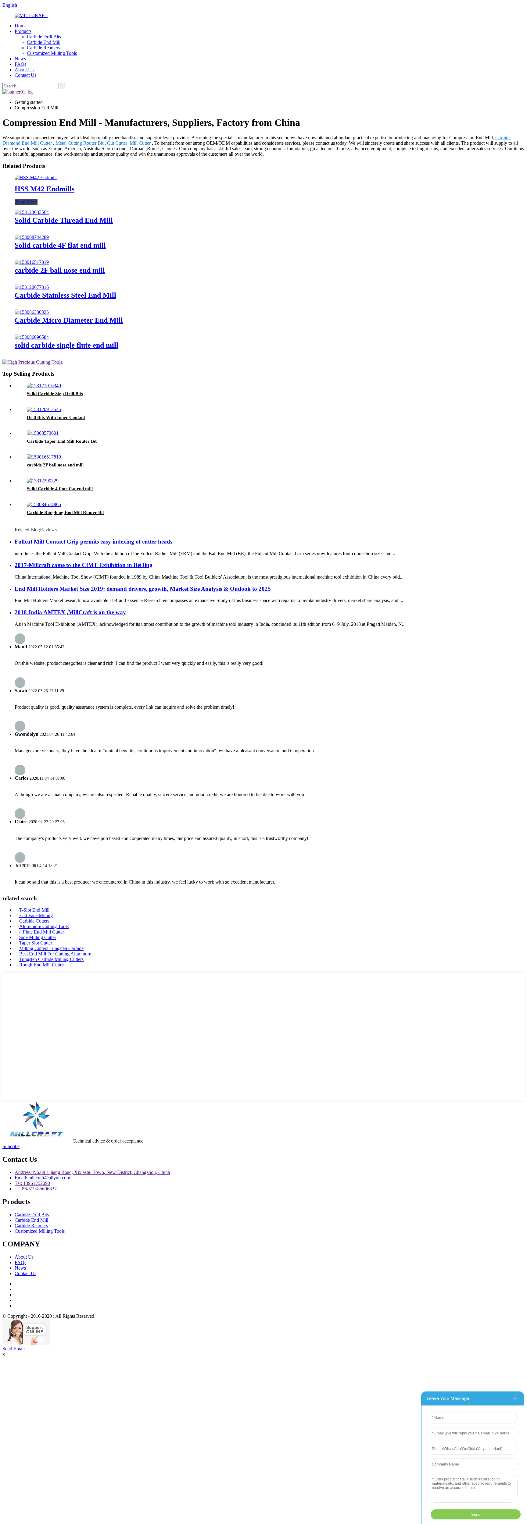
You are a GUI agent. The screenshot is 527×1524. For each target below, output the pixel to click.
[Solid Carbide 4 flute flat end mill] (43, 480)
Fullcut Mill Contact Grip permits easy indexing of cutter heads (93, 541)
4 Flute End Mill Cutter (41, 931)
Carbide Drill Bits (44, 36)
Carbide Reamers (43, 47)
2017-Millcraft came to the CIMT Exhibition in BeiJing (83, 565)
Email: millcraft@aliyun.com (42, 1177)
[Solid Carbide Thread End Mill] (32, 212)
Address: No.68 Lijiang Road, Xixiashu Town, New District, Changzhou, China (92, 1172)
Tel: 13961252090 (32, 1183)
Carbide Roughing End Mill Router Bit (65, 512)
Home (21, 25)
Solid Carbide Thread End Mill (64, 220)
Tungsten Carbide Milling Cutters (51, 959)
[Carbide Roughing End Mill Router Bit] (44, 504)
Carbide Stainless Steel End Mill (65, 295)
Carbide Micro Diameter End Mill (69, 320)
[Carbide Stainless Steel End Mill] (32, 287)
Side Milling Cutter (37, 937)
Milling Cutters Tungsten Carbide (51, 948)
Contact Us (25, 75)
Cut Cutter (117, 143)
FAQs (20, 64)
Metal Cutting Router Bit (79, 143)
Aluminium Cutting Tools (44, 926)
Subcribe (11, 1146)
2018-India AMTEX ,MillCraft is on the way (70, 612)
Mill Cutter (140, 143)
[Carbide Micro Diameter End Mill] (32, 312)
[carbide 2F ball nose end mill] (32, 262)
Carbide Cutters (34, 920)
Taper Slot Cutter (35, 942)
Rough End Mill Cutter (41, 964)
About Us (24, 69)
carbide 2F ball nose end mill (60, 270)
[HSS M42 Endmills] (36, 177)
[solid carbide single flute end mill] (32, 337)
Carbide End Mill (43, 42)
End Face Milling (36, 915)
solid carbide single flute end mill (66, 345)
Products (23, 31)
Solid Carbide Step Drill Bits (55, 393)
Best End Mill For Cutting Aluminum (55, 953)
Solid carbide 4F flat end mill (60, 245)
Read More (26, 201)
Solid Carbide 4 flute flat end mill (60, 488)
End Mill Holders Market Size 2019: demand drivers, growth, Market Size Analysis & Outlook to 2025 (143, 589)
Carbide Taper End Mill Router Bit (62, 441)
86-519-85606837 (36, 1188)
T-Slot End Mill (34, 910)
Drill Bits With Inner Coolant (56, 417)
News (20, 58)
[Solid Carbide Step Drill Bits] (44, 385)
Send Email (13, 1348)
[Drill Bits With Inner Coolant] (44, 409)
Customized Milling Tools (52, 53)
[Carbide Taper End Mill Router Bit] (43, 433)
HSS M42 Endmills (44, 189)
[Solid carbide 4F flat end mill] (32, 237)
